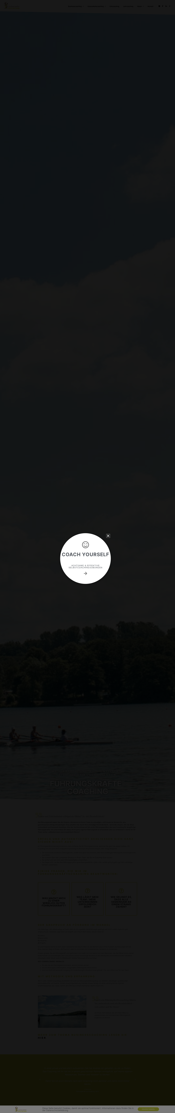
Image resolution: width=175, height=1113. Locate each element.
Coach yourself (85, 554)
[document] (87, 556)
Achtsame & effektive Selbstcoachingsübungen (85, 566)
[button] (108, 535)
